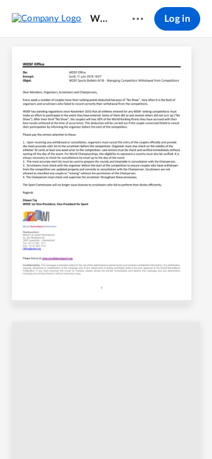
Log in (177, 19)
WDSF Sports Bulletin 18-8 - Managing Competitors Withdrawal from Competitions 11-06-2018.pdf (102, 19)
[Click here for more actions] (138, 19)
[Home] (47, 18)
